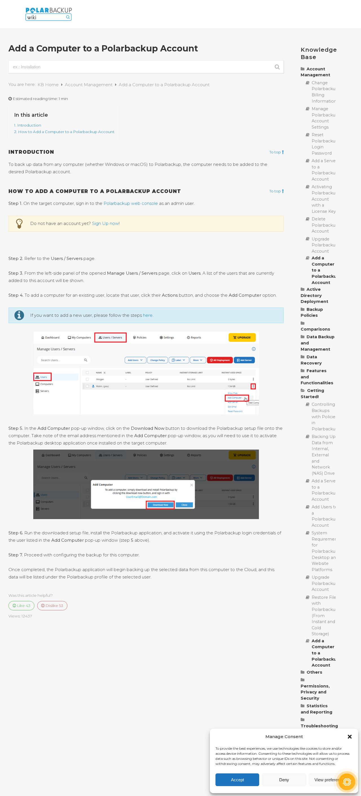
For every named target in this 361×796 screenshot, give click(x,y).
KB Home (49, 84)
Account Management (89, 84)
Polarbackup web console (131, 203)
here (148, 315)
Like (23, 605)
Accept (237, 779)
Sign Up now (105, 223)
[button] (350, 736)
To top (275, 152)
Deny (284, 779)
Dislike (54, 605)
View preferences (330, 779)
